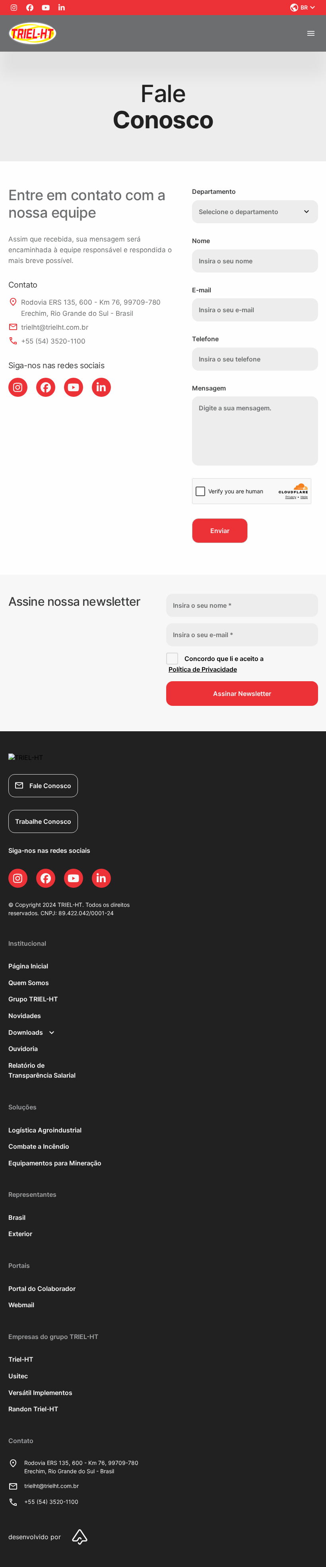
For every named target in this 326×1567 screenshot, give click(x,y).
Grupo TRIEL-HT (33, 999)
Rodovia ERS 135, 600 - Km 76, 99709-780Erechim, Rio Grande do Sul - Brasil (81, 1466)
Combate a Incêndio (38, 1146)
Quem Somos (28, 983)
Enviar (219, 531)
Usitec (18, 1376)
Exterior (20, 1234)
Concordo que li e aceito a (216, 664)
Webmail (21, 1305)
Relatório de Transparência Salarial (42, 1070)
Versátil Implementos (40, 1393)
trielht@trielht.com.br (51, 1485)
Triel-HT (20, 1359)
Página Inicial (28, 966)
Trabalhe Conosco (43, 821)
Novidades (24, 1016)
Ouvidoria (23, 1049)
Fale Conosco (50, 786)
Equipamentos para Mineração (54, 1163)
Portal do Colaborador (42, 1289)
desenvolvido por (34, 1537)
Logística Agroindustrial (45, 1130)
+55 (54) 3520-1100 (51, 1501)
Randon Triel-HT (33, 1409)
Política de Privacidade (203, 669)
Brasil (16, 1217)
